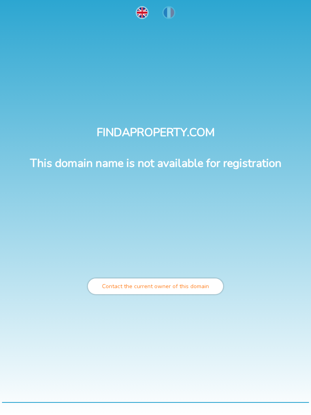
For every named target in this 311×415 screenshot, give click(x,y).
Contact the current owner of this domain (155, 286)
